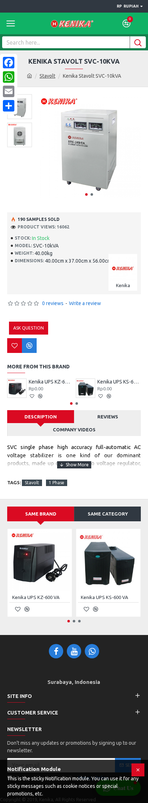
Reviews (107, 416)
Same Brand (40, 513)
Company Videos (74, 429)
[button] (86, 194)
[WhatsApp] (8, 77)
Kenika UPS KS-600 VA (119, 382)
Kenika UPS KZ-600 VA (50, 382)
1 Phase (56, 482)
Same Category (108, 513)
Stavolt (47, 76)
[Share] (8, 106)
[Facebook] (8, 62)
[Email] (8, 91)
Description (40, 416)
